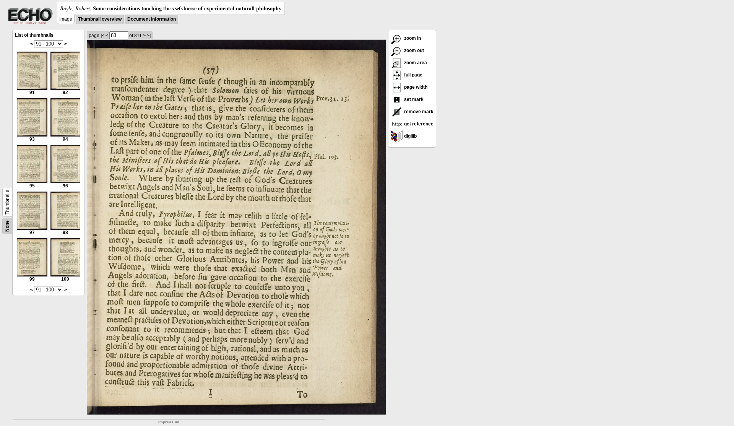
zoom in (412, 38)
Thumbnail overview (100, 19)
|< (102, 35)
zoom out (413, 50)
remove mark (418, 111)
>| (149, 35)
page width (415, 87)
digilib (410, 136)
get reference (418, 124)
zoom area (415, 62)
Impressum (168, 422)
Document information (151, 19)
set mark (413, 99)
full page (412, 75)
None (7, 226)
